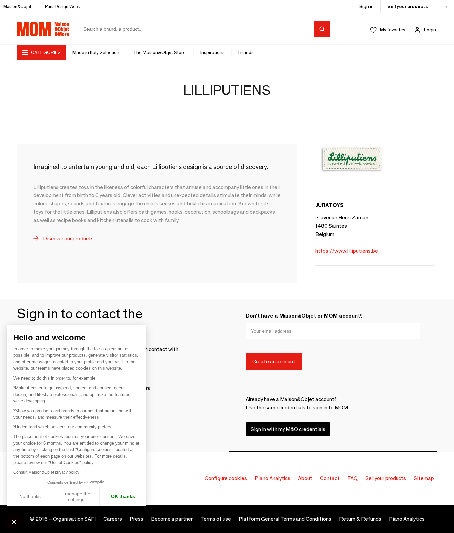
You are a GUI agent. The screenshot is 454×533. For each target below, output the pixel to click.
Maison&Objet (17, 6)
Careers (112, 519)
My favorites (392, 30)
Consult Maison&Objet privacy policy (46, 472)
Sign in (366, 6)
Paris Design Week (62, 6)
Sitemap (424, 478)
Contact (330, 478)
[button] (14, 522)
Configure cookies (226, 478)
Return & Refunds (360, 519)
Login (430, 30)
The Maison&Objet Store (160, 52)
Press (136, 519)
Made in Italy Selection (95, 52)
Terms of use (215, 519)
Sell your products (407, 6)
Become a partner (172, 519)
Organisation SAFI (74, 519)
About (305, 478)
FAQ (352, 478)
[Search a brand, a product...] (322, 29)
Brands (246, 52)
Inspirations (212, 52)
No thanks (30, 496)
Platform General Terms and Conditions (285, 519)
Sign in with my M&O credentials (288, 429)
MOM (43, 29)
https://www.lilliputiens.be (346, 251)
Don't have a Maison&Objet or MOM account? (304, 316)
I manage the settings (76, 496)
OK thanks (123, 496)
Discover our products (68, 238)
